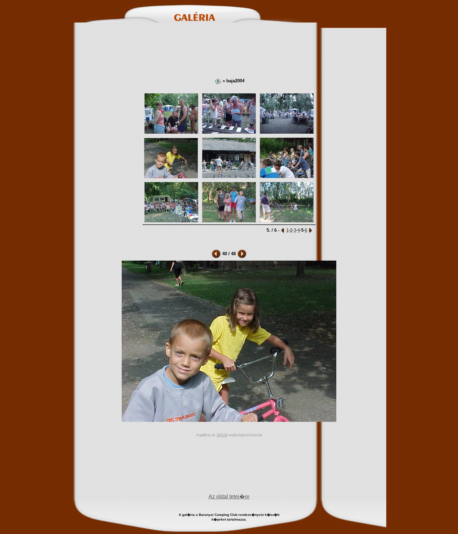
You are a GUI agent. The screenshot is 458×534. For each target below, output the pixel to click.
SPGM (222, 435)
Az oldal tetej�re (229, 496)
